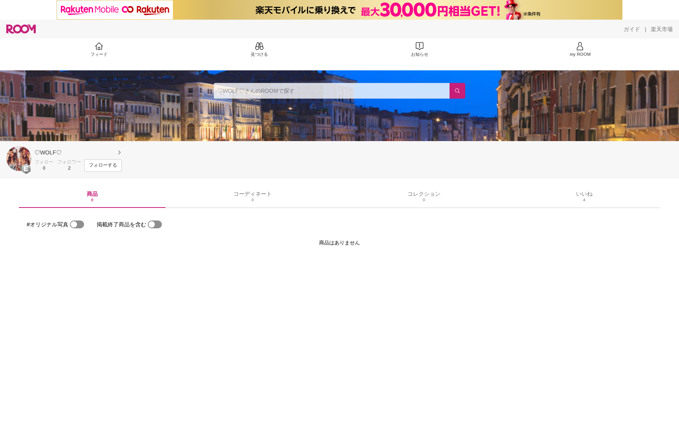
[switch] (77, 224)
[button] (18, 158)
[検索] (457, 91)
